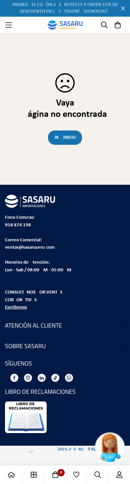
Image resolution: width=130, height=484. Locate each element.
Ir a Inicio (65, 137)
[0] (55, 474)
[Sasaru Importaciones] (65, 25)
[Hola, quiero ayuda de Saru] (102, 447)
